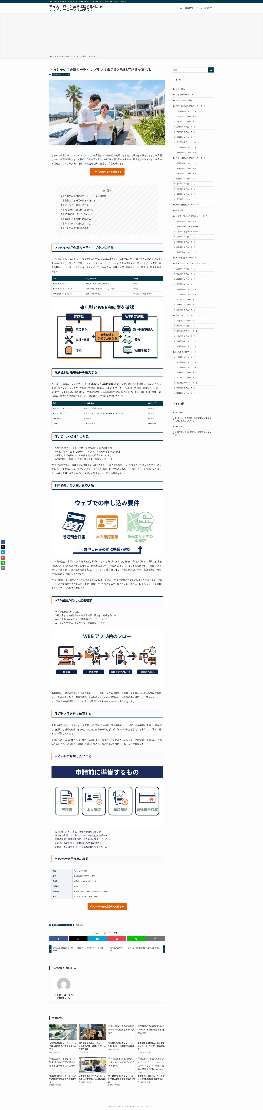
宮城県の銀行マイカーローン (188, 227)
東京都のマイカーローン (60, 74)
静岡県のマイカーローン (186, 310)
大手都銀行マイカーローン (186, 258)
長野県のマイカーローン (186, 305)
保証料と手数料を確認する (78, 219)
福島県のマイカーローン (186, 242)
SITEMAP (179, 412)
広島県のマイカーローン (186, 127)
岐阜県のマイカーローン (186, 279)
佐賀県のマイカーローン (186, 163)
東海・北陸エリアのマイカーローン (190, 263)
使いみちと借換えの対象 (77, 205)
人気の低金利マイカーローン (187, 205)
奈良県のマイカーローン (186, 341)
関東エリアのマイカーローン (187, 352)
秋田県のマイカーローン (186, 247)
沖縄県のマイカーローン (186, 179)
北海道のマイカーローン (186, 221)
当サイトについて (182, 426)
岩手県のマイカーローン (186, 237)
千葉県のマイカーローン (186, 357)
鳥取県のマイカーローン (186, 152)
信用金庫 (79, 925)
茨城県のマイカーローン (186, 393)
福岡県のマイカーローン (186, 189)
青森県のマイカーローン (186, 252)
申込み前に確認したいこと (78, 223)
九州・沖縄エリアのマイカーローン (190, 158)
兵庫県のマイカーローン (186, 326)
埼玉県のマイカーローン (186, 362)
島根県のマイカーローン (186, 122)
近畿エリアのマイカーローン (187, 315)
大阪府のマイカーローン (186, 336)
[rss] (208, 1)
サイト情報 (180, 89)
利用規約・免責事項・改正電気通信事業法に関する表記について (193, 419)
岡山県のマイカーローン (186, 117)
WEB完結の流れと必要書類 (78, 214)
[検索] (212, 1)
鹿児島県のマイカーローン (187, 199)
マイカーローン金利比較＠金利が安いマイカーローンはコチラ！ (76, 8)
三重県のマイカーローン (186, 269)
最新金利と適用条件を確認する (80, 200)
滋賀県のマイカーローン (186, 346)
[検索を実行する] (211, 70)
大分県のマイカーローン (186, 168)
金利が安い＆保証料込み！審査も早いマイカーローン (193, 433)
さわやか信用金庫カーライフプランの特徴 (85, 196)
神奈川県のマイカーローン (187, 383)
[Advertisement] (131, 34)
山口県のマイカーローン (186, 111)
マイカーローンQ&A (184, 95)
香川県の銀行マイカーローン (188, 142)
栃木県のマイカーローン (186, 378)
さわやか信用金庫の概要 (77, 228)
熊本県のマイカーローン (186, 184)
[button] (58, 938)
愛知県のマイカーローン (186, 284)
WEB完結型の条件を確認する (107, 171)
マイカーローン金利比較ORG (64, 996)
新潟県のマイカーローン (186, 289)
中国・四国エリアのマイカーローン (190, 106)
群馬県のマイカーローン (186, 388)
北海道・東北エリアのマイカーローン (191, 216)
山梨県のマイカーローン (186, 367)
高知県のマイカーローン (186, 147)
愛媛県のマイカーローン (186, 137)
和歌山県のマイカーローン (187, 331)
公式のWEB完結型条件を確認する (107, 906)
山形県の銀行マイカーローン (188, 232)
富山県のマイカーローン (186, 274)
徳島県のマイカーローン (186, 132)
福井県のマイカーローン (186, 300)
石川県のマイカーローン (186, 294)
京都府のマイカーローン (186, 321)
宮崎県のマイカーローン (186, 174)
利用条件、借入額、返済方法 (79, 210)
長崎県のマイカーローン (186, 194)
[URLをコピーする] (155, 938)
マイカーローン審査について (187, 100)
